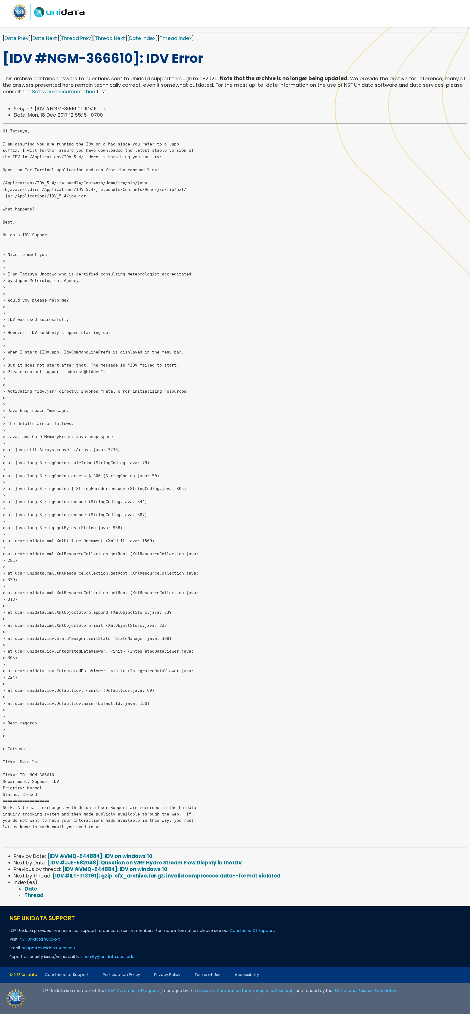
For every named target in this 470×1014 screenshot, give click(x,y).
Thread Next (110, 38)
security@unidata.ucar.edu (107, 956)
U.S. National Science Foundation (365, 990)
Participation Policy (121, 974)
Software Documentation (63, 91)
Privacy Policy (167, 974)
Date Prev (17, 38)
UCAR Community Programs (132, 990)
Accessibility (247, 974)
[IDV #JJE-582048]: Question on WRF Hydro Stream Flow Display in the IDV (145, 862)
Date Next (45, 38)
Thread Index (176, 38)
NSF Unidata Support (40, 939)
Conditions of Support (67, 974)
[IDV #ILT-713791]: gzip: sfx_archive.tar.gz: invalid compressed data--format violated (166, 875)
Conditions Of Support (252, 930)
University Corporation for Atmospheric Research (245, 990)
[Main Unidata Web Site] (48, 19)
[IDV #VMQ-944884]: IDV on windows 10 (99, 856)
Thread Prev (76, 38)
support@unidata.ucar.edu (48, 948)
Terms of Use (207, 974)
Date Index (142, 38)
